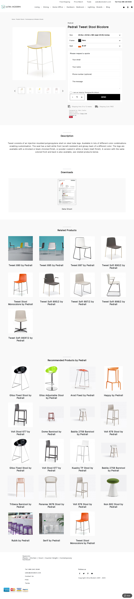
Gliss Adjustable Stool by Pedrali (51, 396)
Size (89, 35)
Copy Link (83, 113)
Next (65, 87)
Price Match (78, 2)
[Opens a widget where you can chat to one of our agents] (127, 596)
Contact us (72, 115)
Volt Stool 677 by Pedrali (20, 433)
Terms (27, 583)
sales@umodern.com (103, 2)
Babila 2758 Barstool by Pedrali (82, 433)
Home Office (58, 7)
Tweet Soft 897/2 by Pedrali (82, 303)
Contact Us (29, 576)
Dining (46, 7)
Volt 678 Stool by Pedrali (113, 433)
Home (13, 19)
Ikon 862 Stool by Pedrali (113, 505)
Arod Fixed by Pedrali (82, 395)
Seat (77, 46)
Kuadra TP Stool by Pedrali (82, 469)
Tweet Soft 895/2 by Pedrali (51, 303)
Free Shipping (65, 2)
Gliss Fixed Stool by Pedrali (20, 396)
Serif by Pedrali (51, 540)
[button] (127, 7)
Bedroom (80, 7)
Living (37, 7)
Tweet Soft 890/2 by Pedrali (113, 266)
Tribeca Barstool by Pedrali (20, 505)
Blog (108, 7)
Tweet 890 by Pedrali (20, 265)
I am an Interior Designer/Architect (86, 92)
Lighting (91, 7)
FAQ (26, 579)
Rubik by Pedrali (21, 540)
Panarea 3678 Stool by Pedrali (51, 505)
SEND (103, 97)
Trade (89, 2)
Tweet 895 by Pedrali (51, 265)
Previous (10, 54)
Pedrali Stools (20, 19)
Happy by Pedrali (113, 395)
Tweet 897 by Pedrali (82, 265)
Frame (77, 40)
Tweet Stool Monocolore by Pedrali (20, 303)
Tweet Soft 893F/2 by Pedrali (20, 339)
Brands (99, 7)
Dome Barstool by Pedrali (51, 433)
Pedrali (71, 23)
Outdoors (71, 7)
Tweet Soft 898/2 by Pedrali (113, 303)
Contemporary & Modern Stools (34, 19)
